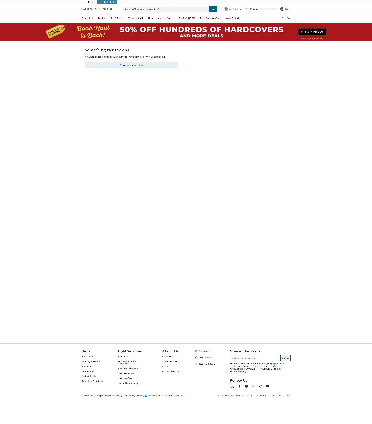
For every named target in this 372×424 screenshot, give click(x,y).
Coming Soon (171, 18)
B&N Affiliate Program (131, 387)
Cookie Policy (173, 396)
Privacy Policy (238, 372)
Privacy (125, 396)
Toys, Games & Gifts (216, 18)
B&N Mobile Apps (170, 375)
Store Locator (202, 355)
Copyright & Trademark (110, 396)
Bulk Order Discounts (131, 372)
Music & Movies (239, 18)
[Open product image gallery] (122, 79)
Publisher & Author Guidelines (130, 366)
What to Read (141, 18)
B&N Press (126, 360)
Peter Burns (193, 248)
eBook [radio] (204, 82)
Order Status (202, 361)
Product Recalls (94, 380)
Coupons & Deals (204, 367)
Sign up (278, 361)
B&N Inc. (166, 370)
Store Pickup (93, 375)
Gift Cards (92, 370)
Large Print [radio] (240, 82)
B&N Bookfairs (128, 382)
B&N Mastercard (129, 377)
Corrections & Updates (98, 384)
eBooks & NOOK (192, 18)
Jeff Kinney (169, 248)
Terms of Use (93, 396)
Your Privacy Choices (139, 396)
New (156, 18)
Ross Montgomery (148, 248)
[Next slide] (256, 221)
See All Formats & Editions (243, 75)
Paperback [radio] (187, 82)
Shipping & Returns (96, 365)
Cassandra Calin (219, 248)
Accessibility (160, 396)
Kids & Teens (122, 18)
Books (107, 18)
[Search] (218, 9)
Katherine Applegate (126, 245)
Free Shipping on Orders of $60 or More (186, 2)
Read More (121, 153)
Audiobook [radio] (221, 82)
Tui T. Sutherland (172, 56)
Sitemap (184, 396)
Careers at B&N (169, 365)
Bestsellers (93, 18)
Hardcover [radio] (169, 82)
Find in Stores (235, 102)
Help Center (93, 360)
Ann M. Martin (242, 248)
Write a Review (187, 60)
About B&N (167, 360)
